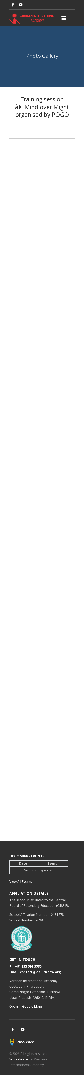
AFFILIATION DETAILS (29, 893)
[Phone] (28, 4)
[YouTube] (20, 4)
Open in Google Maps (26, 1006)
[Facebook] (13, 4)
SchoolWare (18, 1059)
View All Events (20, 881)
